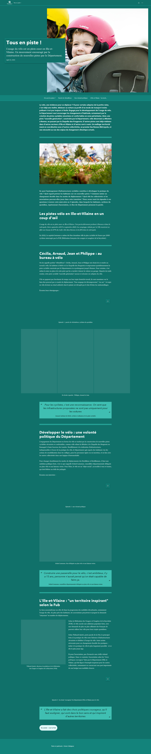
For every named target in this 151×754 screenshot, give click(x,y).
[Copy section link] (37, 105)
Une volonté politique (81, 98)
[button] (75, 308)
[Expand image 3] (112, 361)
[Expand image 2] (75, 361)
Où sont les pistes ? (49, 98)
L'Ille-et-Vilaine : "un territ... (98, 98)
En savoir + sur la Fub (48, 728)
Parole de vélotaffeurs (65, 98)
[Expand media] (75, 163)
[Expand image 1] (39, 361)
